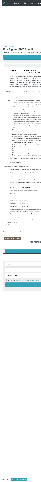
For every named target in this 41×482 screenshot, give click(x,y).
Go (12, 479)
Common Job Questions (20, 479)
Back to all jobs (10, 46)
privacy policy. (35, 280)
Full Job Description (13, 238)
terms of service (21, 280)
